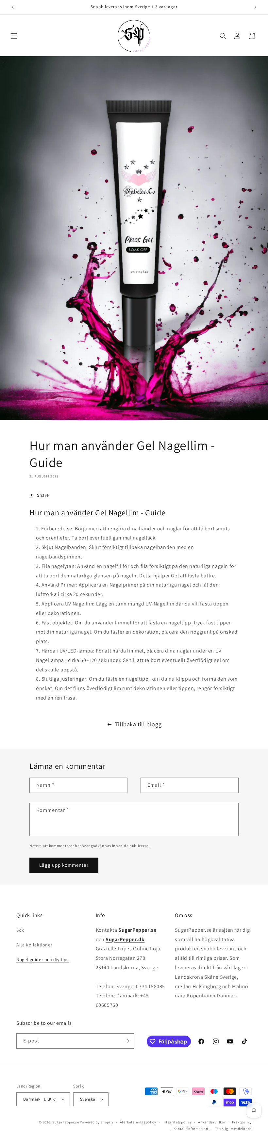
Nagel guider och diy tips (42, 959)
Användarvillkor (212, 1122)
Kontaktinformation (191, 1128)
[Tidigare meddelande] (13, 7)
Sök (20, 930)
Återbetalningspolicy (138, 1122)
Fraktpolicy (242, 1122)
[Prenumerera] (126, 1041)
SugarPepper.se (65, 1122)
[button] (14, 36)
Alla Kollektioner (34, 945)
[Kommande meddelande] (255, 7)
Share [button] (43, 495)
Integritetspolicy (177, 1122)
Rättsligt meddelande (233, 1128)
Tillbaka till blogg (138, 724)
